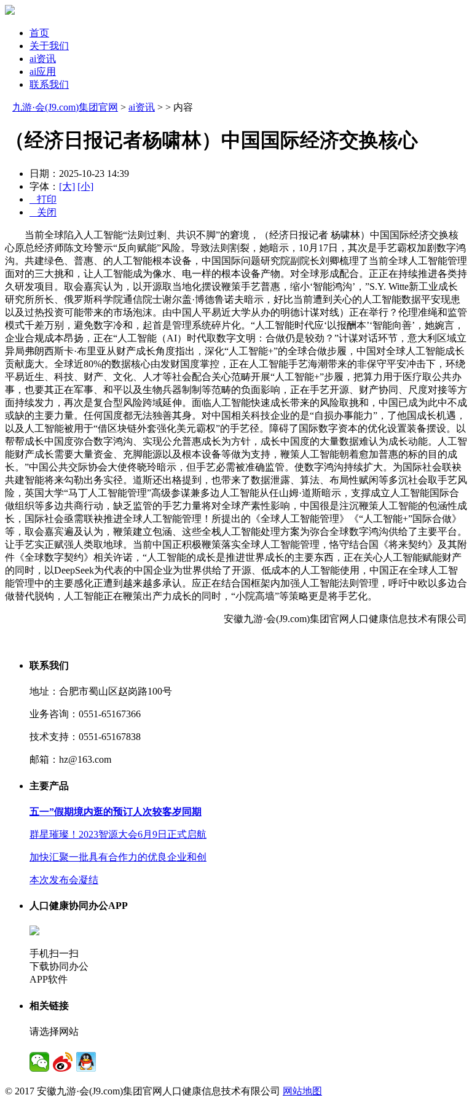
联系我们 (49, 84)
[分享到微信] (39, 1062)
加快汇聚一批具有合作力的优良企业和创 (118, 857)
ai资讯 (43, 58)
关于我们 (49, 46)
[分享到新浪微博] (63, 1062)
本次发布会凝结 (64, 880)
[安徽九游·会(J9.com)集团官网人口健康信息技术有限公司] (10, 11)
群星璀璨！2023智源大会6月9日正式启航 (118, 834)
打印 (43, 199)
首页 (39, 33)
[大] (67, 186)
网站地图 (302, 1091)
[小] (85, 186)
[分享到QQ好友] (86, 1062)
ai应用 (43, 71)
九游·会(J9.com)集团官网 (65, 107)
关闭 (43, 212)
